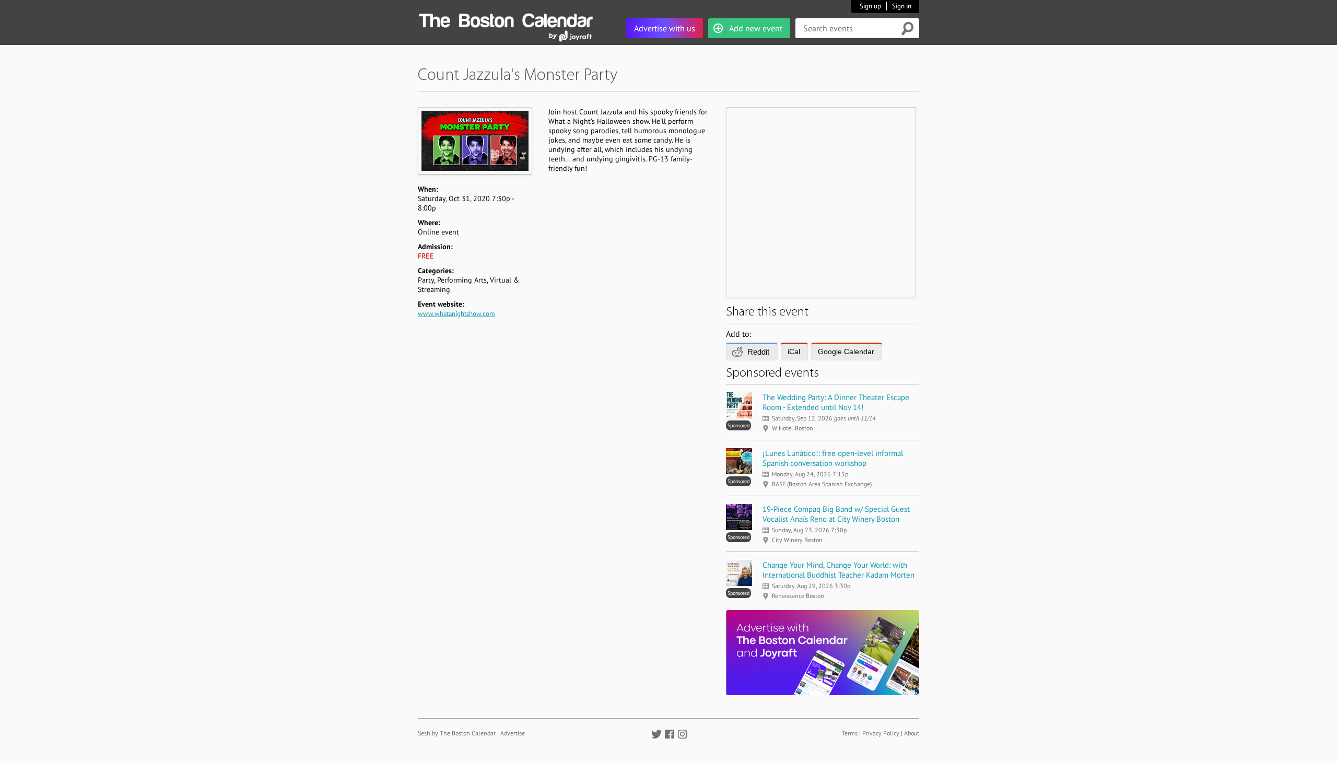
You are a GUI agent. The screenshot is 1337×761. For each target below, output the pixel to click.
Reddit (758, 351)
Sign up (870, 6)
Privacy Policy (880, 733)
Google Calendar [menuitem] (846, 351)
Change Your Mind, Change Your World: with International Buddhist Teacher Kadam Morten (838, 570)
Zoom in (474, 140)
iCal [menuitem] (794, 351)
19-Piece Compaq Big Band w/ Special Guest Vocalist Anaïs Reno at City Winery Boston (836, 514)
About (911, 733)
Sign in (901, 6)
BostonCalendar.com (505, 19)
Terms (850, 733)
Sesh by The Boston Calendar (457, 733)
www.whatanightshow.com (456, 313)
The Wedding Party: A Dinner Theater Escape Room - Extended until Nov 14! (836, 402)
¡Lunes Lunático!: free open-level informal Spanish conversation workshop (833, 458)
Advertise (512, 733)
